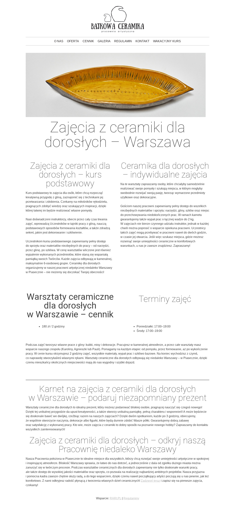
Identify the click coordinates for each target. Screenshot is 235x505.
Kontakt (142, 41)
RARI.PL (115, 498)
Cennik (88, 41)
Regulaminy (131, 498)
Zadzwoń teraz (150, 480)
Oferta (73, 41)
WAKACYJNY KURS (167, 41)
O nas (58, 41)
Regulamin (123, 41)
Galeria (104, 41)
